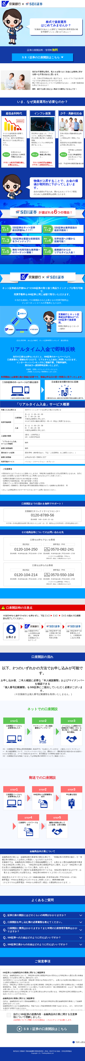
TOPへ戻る (80, 1042)
